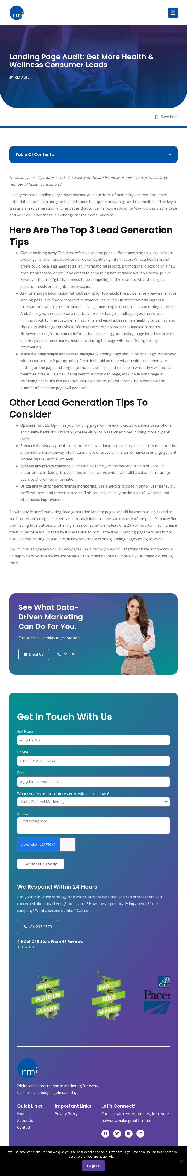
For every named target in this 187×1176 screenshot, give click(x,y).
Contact (23, 1127)
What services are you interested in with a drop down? (63, 793)
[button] (173, 13)
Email (21, 772)
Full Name (25, 731)
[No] (181, 1161)
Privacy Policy (66, 1113)
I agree (93, 1165)
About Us (25, 1120)
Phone (22, 752)
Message (25, 813)
